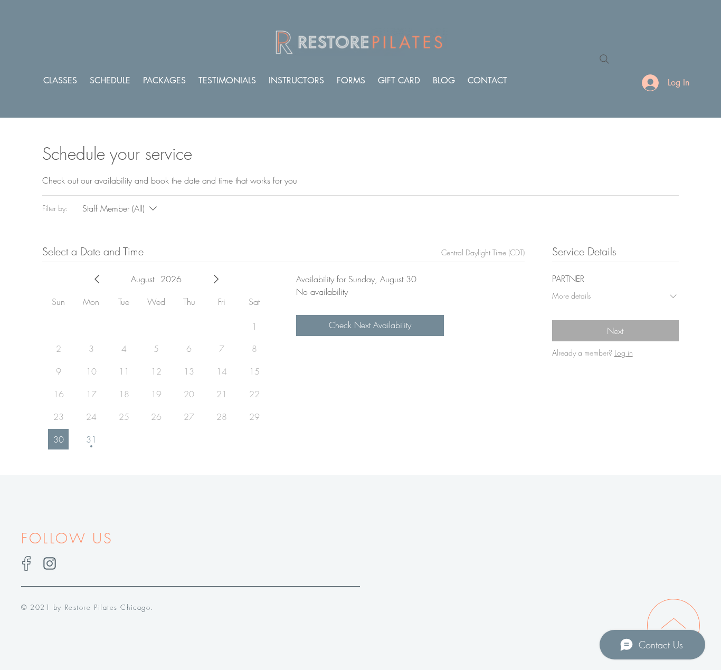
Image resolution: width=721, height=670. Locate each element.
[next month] (216, 279)
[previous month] (97, 279)
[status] (483, 252)
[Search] (604, 59)
